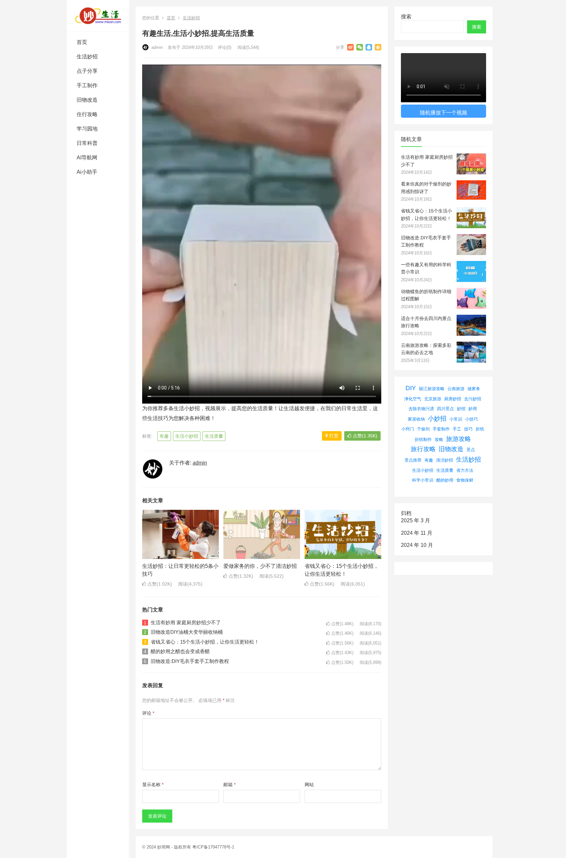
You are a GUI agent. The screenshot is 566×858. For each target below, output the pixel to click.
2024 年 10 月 (417, 545)
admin (156, 47)
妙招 (461, 408)
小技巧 (471, 419)
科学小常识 (422, 480)
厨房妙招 (452, 398)
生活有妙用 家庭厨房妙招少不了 (186, 622)
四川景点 (445, 408)
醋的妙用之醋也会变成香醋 (180, 651)
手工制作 (87, 85)
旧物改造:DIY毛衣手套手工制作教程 (190, 661)
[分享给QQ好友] (369, 47)
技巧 (468, 429)
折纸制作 (423, 439)
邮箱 (229, 784)
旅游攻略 (458, 438)
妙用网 (163, 847)
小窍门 (407, 429)
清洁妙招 (444, 460)
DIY (411, 388)
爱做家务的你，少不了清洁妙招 (260, 566)
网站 (309, 784)
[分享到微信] (359, 47)
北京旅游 (432, 398)
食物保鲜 (464, 480)
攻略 (439, 439)
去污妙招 (472, 398)
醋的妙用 (444, 480)
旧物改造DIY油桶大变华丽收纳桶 (187, 632)
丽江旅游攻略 (431, 388)
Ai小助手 (87, 172)
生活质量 (214, 436)
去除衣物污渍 (421, 408)
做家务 (473, 388)
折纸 (480, 429)
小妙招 (437, 418)
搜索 (406, 16)
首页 (82, 42)
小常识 (455, 419)
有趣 (164, 436)
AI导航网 (87, 157)
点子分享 (87, 71)
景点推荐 (413, 460)
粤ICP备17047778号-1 (213, 847)
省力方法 (464, 470)
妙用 (472, 408)
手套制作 (441, 429)
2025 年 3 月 (415, 520)
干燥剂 (423, 429)
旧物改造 (87, 100)
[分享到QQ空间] (378, 47)
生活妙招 (87, 56)
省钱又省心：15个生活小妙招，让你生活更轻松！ (205, 642)
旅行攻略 (423, 449)
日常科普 (87, 143)
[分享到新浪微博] (350, 47)
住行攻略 (87, 114)
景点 (470, 449)
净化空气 (412, 398)
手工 (457, 429)
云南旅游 (455, 388)
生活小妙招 (186, 436)
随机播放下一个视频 (443, 112)
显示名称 (152, 784)
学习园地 (87, 128)
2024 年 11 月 (416, 533)
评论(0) (224, 47)
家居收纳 (416, 419)
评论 (148, 713)
